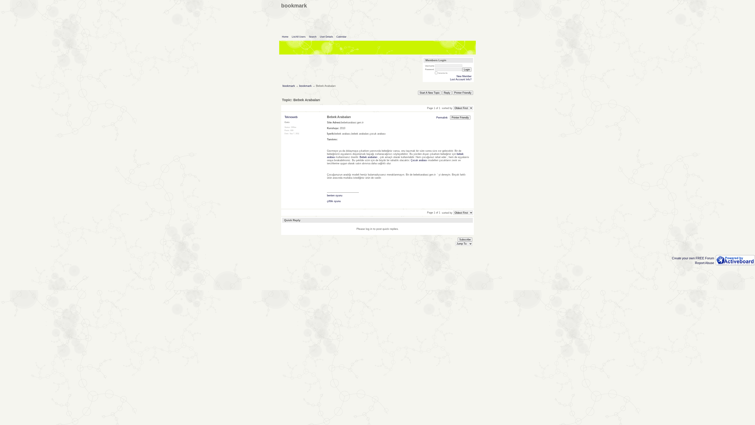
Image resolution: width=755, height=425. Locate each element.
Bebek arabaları (369, 157)
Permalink (442, 117)
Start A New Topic (430, 92)
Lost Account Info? (460, 79)
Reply (447, 92)
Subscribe (465, 239)
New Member (464, 76)
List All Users (299, 36)
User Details (326, 36)
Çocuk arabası (419, 160)
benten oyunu (334, 195)
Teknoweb (291, 117)
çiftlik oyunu (334, 201)
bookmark (289, 85)
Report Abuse (704, 263)
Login (467, 69)
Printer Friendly (462, 92)
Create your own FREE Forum (693, 258)
